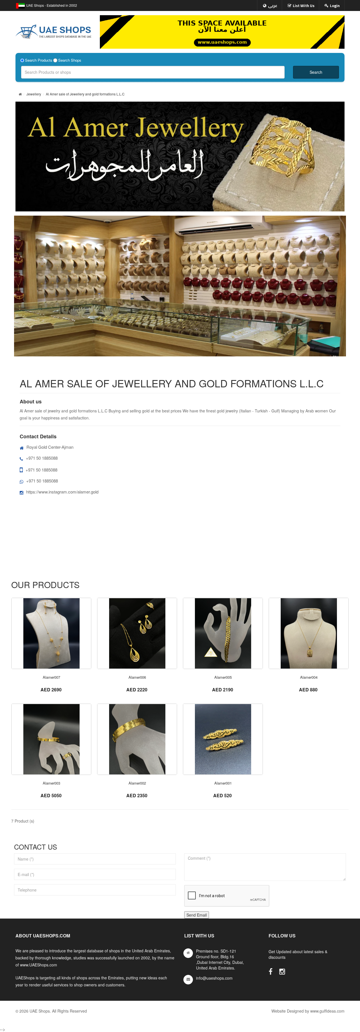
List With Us (303, 5)
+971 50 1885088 (42, 458)
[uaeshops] (53, 30)
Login (335, 5)
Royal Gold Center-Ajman (49, 447)
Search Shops (69, 60)
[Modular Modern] (51, 633)
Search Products (38, 60)
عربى (272, 5)
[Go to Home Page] (20, 94)
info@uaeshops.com (214, 978)
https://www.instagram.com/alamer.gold (62, 492)
